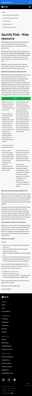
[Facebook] (14, 380)
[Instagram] (3, 380)
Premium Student (7, 366)
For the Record (6, 311)
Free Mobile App (6, 346)
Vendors (4, 332)
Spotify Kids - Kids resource (15, 36)
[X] (9, 380)
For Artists (5, 319)
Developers (5, 322)
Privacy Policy (7, 21)
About (3, 305)
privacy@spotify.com (12, 273)
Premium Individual (7, 357)
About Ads (14, 388)
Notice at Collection (11, 390)
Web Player (5, 343)
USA (30, 383)
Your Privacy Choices (6, 393)
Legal (2, 386)
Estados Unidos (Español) (6, 2)
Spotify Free (5, 370)
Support (4, 339)
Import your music (7, 349)
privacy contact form (13, 271)
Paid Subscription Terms (10, 27)
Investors (4, 329)
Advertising (5, 325)
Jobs (3, 308)
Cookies (9, 388)
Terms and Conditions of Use (11, 15)
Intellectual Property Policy (10, 18)
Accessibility (3, 390)
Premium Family (6, 363)
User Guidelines (7, 24)
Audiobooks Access (7, 373)
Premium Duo (6, 360)
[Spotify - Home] (5, 7)
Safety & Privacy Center (9, 386)
